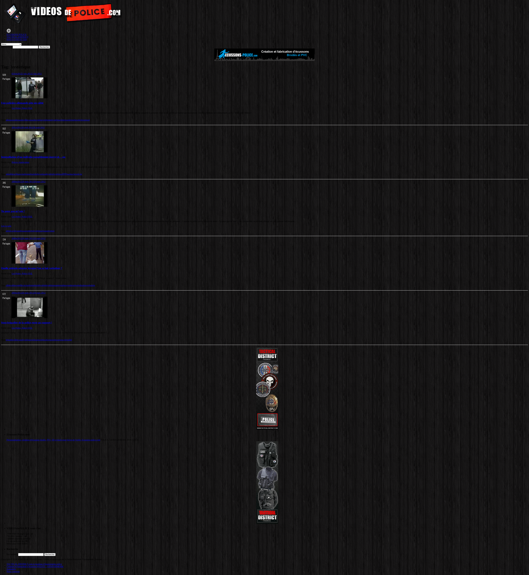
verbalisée (90, 285)
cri (24, 285)
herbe (31, 231)
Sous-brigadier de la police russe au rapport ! (26, 322)
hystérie (50, 174)
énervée (42, 120)
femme (49, 120)
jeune (66, 120)
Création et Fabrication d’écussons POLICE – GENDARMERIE (35, 566)
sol (88, 120)
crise (23, 174)
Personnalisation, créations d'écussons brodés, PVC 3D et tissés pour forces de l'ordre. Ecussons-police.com (53, 440)
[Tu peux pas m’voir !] (29, 206)
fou (31, 174)
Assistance (11, 569)
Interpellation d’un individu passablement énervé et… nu (33, 156)
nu (68, 174)
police (46, 340)
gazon (26, 231)
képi (71, 120)
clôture (18, 174)
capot (18, 231)
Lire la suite (6, 226)
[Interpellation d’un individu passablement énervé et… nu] (29, 151)
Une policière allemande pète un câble (22, 102)
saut (46, 231)
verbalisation (80, 285)
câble (25, 120)
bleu (13, 174)
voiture (51, 231)
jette (62, 120)
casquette (32, 120)
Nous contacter (13, 571)
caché (13, 231)
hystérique (56, 120)
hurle (37, 285)
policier (79, 174)
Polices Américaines (20, 162)
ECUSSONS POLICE (17, 34)
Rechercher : (6, 47)
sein (85, 120)
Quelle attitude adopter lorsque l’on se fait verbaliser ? (31, 268)
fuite (35, 174)
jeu (43, 231)
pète (74, 120)
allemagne (10, 120)
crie (37, 120)
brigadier (10, 340)
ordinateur (36, 340)
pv (66, 285)
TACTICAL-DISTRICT (17, 37)
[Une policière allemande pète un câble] (29, 97)
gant (45, 174)
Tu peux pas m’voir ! (13, 211)
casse (20, 340)
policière (80, 120)
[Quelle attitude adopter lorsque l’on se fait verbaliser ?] (29, 263)
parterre (58, 285)
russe (57, 340)
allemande (19, 120)
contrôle (19, 285)
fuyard (40, 174)
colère (13, 285)
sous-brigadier (66, 340)
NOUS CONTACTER (17, 39)
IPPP (64, 174)
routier (70, 285)
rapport (52, 340)
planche (72, 174)
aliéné (8, 174)
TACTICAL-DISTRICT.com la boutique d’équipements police (34, 564)
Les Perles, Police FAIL (22, 108)
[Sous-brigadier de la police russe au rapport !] (29, 317)
